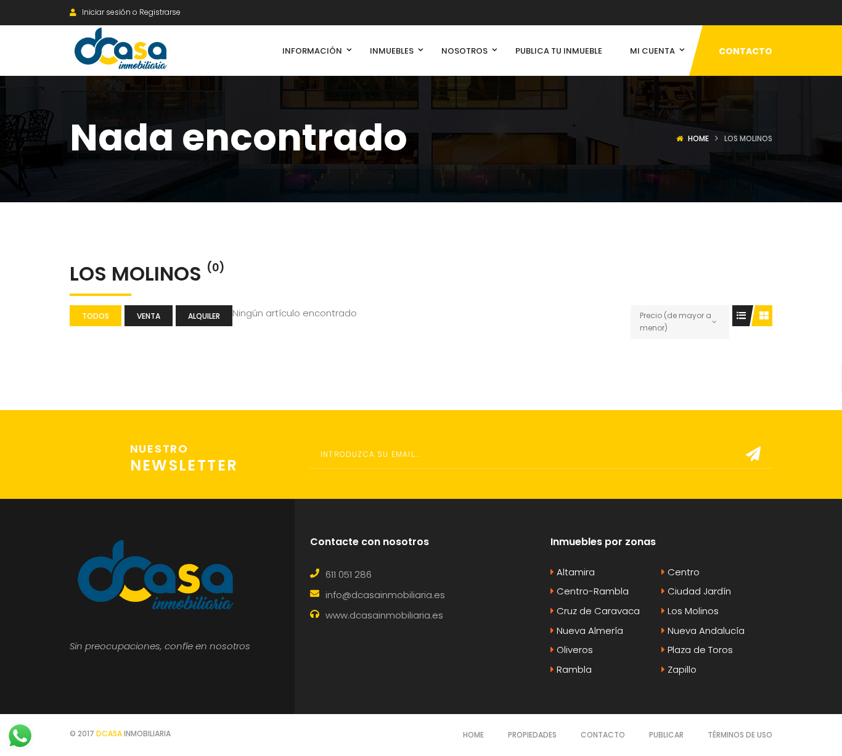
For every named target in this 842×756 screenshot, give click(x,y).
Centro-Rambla (591, 591)
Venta (148, 316)
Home (698, 138)
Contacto (603, 734)
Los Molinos (692, 610)
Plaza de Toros (699, 649)
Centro (682, 571)
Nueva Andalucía (705, 630)
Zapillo (681, 669)
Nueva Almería (588, 630)
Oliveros (573, 649)
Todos (95, 316)
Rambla (573, 669)
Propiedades (532, 734)
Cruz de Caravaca (597, 610)
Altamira (574, 571)
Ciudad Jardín (698, 591)
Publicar (666, 734)
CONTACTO (745, 51)
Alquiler (204, 316)
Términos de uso (740, 734)
